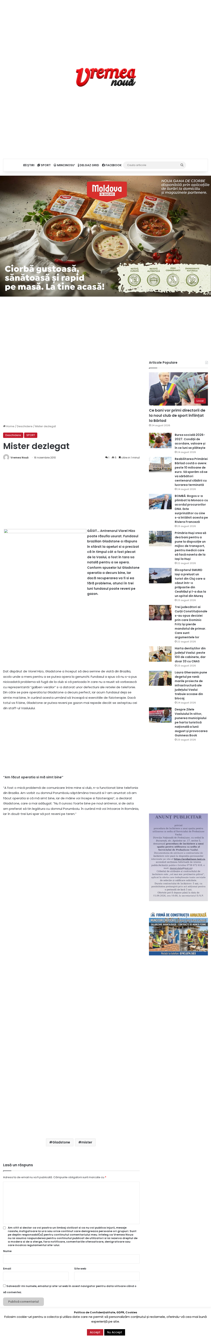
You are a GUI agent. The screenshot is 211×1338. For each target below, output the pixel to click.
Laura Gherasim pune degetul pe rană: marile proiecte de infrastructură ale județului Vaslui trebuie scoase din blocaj (191, 685)
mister (86, 1142)
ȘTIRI (30, 165)
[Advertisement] (105, 29)
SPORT (45, 165)
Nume (7, 1251)
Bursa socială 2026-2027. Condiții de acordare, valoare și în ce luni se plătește (190, 441)
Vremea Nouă (19, 457)
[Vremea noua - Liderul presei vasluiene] (106, 77)
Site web (80, 1269)
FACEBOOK (113, 165)
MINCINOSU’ (65, 165)
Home (10, 426)
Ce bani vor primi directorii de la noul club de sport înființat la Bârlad (177, 415)
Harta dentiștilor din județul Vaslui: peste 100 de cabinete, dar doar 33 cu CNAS (190, 654)
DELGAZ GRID (89, 165)
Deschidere (25, 426)
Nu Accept (114, 1332)
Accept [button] (95, 1332)
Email (7, 1269)
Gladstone (61, 1142)
